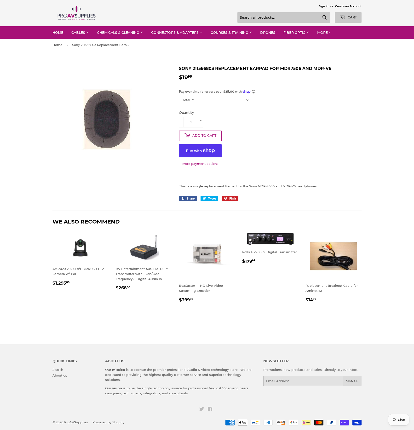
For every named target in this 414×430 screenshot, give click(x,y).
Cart (352, 17)
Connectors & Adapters (175, 32)
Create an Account (348, 6)
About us (59, 375)
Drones (267, 32)
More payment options (200, 164)
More (322, 32)
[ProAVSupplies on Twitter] (201, 410)
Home (57, 32)
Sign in (323, 6)
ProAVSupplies (76, 422)
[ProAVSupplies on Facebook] (210, 410)
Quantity (186, 112)
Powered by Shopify (108, 422)
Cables (78, 32)
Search (57, 370)
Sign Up (352, 381)
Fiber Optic (294, 32)
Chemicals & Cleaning (118, 32)
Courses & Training (230, 32)
